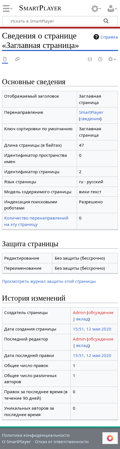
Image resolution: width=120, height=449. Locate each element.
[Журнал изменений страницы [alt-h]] (100, 59)
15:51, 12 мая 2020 (92, 329)
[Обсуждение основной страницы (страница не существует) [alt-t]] (18, 59)
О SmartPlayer (16, 441)
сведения (90, 118)
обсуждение (101, 312)
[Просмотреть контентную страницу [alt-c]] (5, 59)
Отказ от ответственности (62, 441)
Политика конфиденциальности (36, 435)
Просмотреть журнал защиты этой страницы (49, 281)
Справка (109, 37)
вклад (82, 319)
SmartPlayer (40, 7)
